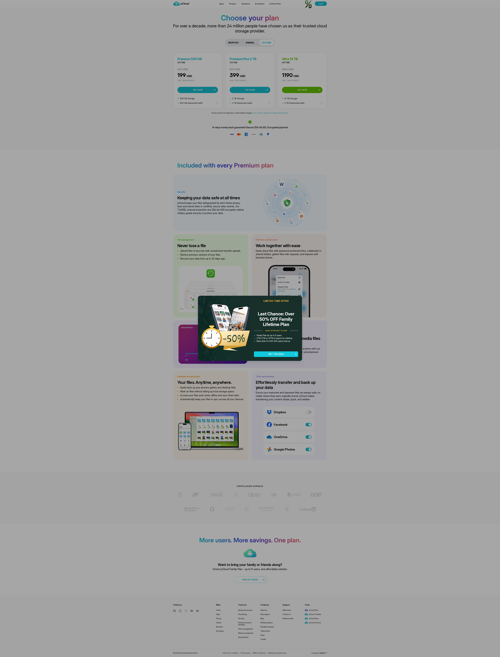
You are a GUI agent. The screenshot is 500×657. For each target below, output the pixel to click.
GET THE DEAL (276, 354)
